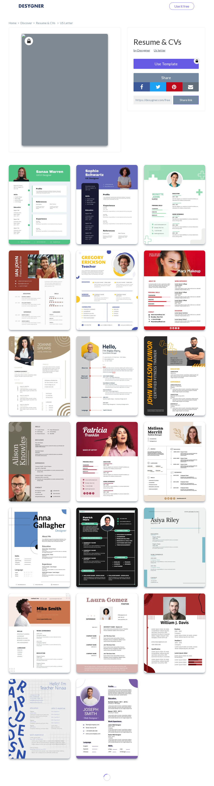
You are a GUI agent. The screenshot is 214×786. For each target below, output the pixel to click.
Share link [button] (186, 100)
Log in (157, 6)
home (13, 23)
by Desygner (142, 50)
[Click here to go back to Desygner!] (31, 9)
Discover (26, 23)
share (166, 77)
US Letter (66, 23)
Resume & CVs (46, 23)
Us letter (160, 50)
